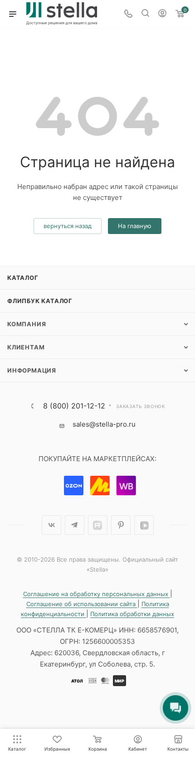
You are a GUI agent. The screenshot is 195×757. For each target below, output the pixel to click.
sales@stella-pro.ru (104, 424)
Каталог (23, 277)
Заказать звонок (140, 406)
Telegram (74, 525)
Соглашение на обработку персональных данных (96, 594)
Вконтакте (51, 525)
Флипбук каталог (40, 300)
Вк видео (144, 525)
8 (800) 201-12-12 (74, 405)
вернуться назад (68, 225)
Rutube (97, 525)
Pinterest (121, 525)
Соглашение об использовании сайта (81, 604)
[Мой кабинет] (162, 14)
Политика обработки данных (132, 614)
